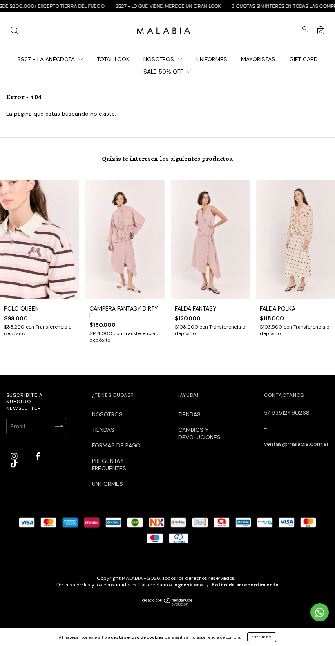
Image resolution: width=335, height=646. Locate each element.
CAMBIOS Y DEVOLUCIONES (199, 433)
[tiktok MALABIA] (14, 463)
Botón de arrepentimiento (245, 584)
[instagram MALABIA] (15, 456)
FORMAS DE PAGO (116, 445)
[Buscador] (14, 31)
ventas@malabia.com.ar (296, 443)
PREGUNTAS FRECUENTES (109, 464)
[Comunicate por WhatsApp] (319, 612)
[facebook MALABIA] (38, 456)
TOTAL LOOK (113, 59)
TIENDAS (103, 430)
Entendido (262, 637)
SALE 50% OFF (164, 71)
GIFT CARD (303, 59)
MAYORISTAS (258, 59)
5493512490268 (287, 412)
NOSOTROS (159, 59)
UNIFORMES (211, 59)
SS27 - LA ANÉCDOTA (46, 59)
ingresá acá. (188, 584)
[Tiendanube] (167, 603)
